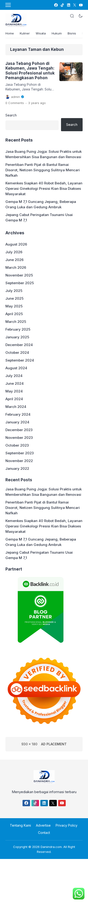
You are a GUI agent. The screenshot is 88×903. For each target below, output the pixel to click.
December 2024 (19, 345)
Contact (44, 833)
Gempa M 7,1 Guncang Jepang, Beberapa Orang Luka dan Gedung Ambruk (40, 204)
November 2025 (19, 275)
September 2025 (19, 283)
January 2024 (17, 422)
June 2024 (14, 383)
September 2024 (19, 360)
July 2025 (13, 290)
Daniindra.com (51, 847)
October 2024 (17, 352)
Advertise (43, 825)
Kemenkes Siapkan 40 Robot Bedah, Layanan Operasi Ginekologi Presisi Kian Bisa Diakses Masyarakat (43, 188)
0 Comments (14, 103)
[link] (55, 5)
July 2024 (14, 375)
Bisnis (72, 33)
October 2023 (17, 445)
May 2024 (14, 391)
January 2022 (17, 468)
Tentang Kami (20, 825)
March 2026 (15, 267)
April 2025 (14, 314)
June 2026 (14, 259)
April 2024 (14, 399)
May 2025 (14, 306)
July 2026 (13, 252)
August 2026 (16, 244)
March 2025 (15, 321)
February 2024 (18, 414)
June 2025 (14, 298)
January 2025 (17, 337)
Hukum (57, 33)
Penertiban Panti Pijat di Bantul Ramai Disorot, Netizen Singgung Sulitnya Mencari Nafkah (42, 170)
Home (9, 33)
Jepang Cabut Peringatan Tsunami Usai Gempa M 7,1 (39, 217)
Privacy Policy (66, 825)
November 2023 (19, 437)
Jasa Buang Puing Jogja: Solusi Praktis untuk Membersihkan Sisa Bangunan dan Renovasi (43, 154)
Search (11, 115)
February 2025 (17, 329)
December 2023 (19, 430)
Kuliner (25, 33)
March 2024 (15, 406)
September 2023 (19, 453)
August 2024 (16, 368)
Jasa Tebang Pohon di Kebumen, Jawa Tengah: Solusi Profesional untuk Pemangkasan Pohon (30, 70)
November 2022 (19, 461)
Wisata (41, 33)
